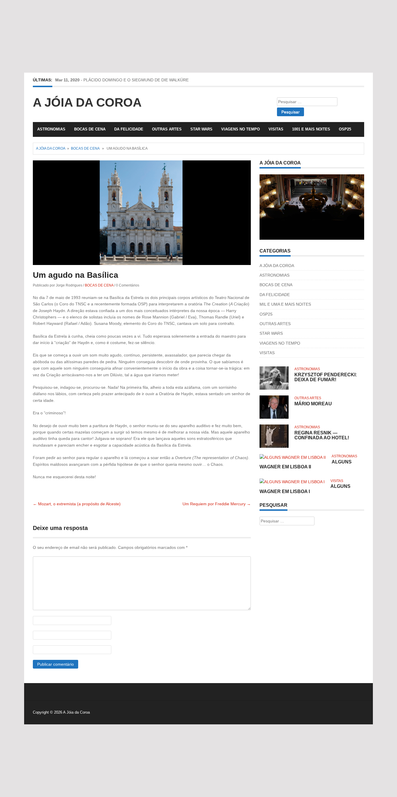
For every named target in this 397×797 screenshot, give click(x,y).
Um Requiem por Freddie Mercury (217, 504)
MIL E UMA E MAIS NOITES (285, 304)
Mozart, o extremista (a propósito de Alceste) (77, 504)
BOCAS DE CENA (89, 129)
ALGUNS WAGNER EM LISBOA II (306, 464)
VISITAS (276, 129)
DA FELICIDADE (128, 129)
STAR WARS (201, 129)
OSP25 (345, 129)
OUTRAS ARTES (167, 129)
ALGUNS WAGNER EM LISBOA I (305, 489)
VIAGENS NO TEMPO (240, 129)
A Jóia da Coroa (87, 102)
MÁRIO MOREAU (313, 403)
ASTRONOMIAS (51, 129)
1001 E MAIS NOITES (311, 129)
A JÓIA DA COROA (277, 265)
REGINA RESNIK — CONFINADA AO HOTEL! (321, 435)
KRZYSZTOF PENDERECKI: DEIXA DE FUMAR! (325, 377)
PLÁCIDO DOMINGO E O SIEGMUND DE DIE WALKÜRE (136, 80)
